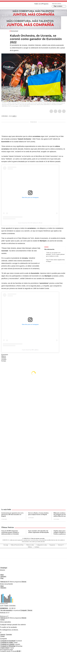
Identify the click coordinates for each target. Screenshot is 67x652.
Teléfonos (30, 547)
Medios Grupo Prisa (33, 556)
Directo (24, 581)
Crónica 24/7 (4, 603)
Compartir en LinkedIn (7, 644)
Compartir (24, 610)
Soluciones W (61, 545)
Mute (2, 575)
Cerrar (2, 620)
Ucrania (3, 359)
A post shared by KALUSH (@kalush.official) (30, 223)
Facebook (51, 111)
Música (3, 356)
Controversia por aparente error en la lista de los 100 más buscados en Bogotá (12, 514)
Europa (3, 361)
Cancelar (9, 634)
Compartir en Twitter (7, 642)
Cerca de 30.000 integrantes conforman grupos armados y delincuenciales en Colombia (10, 532)
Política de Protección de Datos (17, 545)
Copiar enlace (5, 648)
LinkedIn (59, 111)
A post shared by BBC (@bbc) (30, 349)
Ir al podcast (16, 610)
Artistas (3, 357)
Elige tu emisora (58, 6)
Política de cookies (30, 545)
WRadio (11, 5)
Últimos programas (15, 581)
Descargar (3, 649)
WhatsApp (64, 111)
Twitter (55, 111)
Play (2, 578)
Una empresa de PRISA (33, 551)
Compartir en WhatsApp (8, 646)
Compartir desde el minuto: (10, 651)
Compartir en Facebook (8, 641)
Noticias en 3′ (5, 581)
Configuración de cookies (41, 545)
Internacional (14, 31)
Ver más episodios (6, 610)
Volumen (3, 576)
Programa (45, 4)
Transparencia (52, 545)
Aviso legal (5, 545)
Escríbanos (37, 547)
